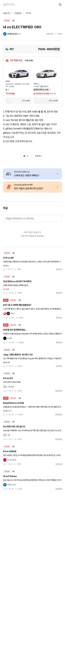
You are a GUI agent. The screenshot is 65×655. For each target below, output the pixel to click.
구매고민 (17, 13)
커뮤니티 (6, 13)
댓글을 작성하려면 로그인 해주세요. (20, 218)
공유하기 (38, 156)
